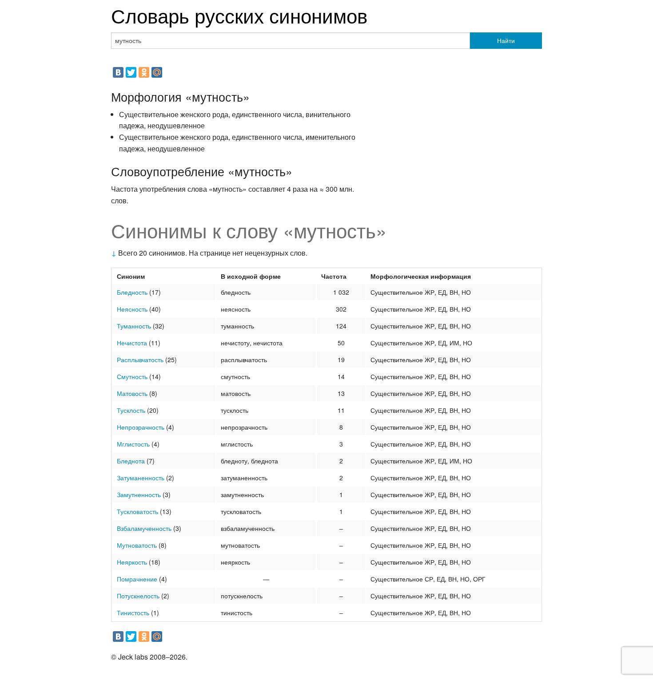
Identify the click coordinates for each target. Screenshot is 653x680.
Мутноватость (137, 545)
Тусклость (131, 410)
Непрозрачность (140, 427)
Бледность (132, 292)
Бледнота (131, 460)
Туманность (134, 325)
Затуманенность (140, 477)
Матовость (132, 393)
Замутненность (139, 494)
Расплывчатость (140, 359)
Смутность (132, 376)
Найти (506, 40)
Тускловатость (137, 511)
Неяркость (132, 561)
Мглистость (133, 443)
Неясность (132, 308)
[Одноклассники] (144, 72)
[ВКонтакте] (118, 72)
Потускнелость (138, 595)
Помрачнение (137, 578)
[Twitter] (131, 72)
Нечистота (132, 342)
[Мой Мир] (156, 72)
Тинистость (133, 612)
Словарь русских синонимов (239, 15)
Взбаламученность (144, 528)
